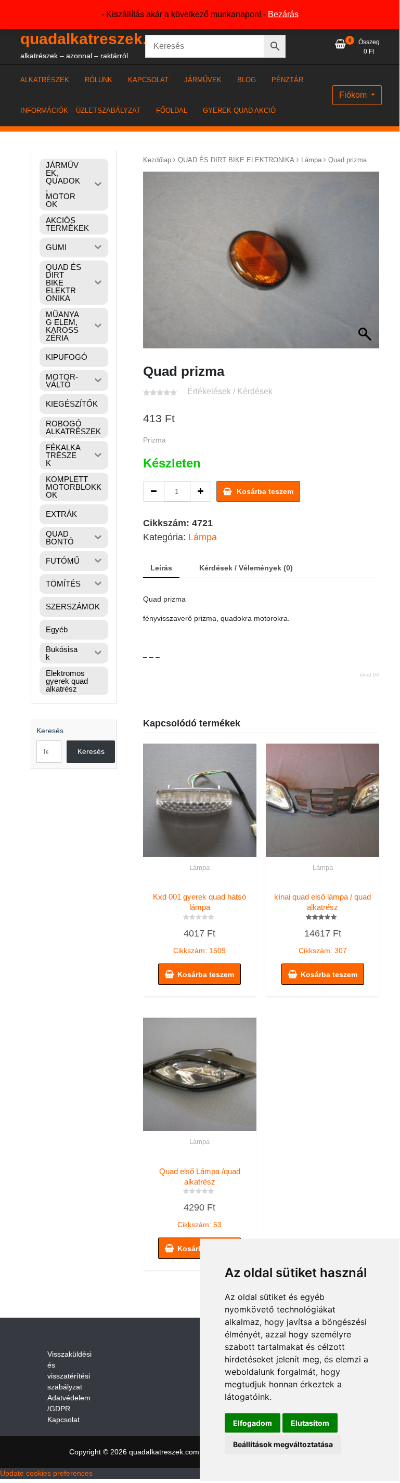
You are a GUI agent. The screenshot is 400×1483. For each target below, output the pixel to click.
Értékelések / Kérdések (230, 391)
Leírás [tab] (161, 568)
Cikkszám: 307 (322, 923)
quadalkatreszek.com (99, 38)
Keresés (49, 730)
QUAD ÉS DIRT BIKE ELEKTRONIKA (236, 160)
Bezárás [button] (283, 14)
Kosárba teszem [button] (205, 974)
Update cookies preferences (46, 1473)
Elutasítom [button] (310, 1423)
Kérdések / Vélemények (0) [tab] (246, 568)
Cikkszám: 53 (199, 1198)
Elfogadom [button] (252, 1423)
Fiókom (354, 94)
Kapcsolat (63, 1419)
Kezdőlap (157, 160)
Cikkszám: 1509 (199, 923)
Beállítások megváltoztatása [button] (283, 1444)
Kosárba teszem (265, 491)
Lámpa (311, 160)
